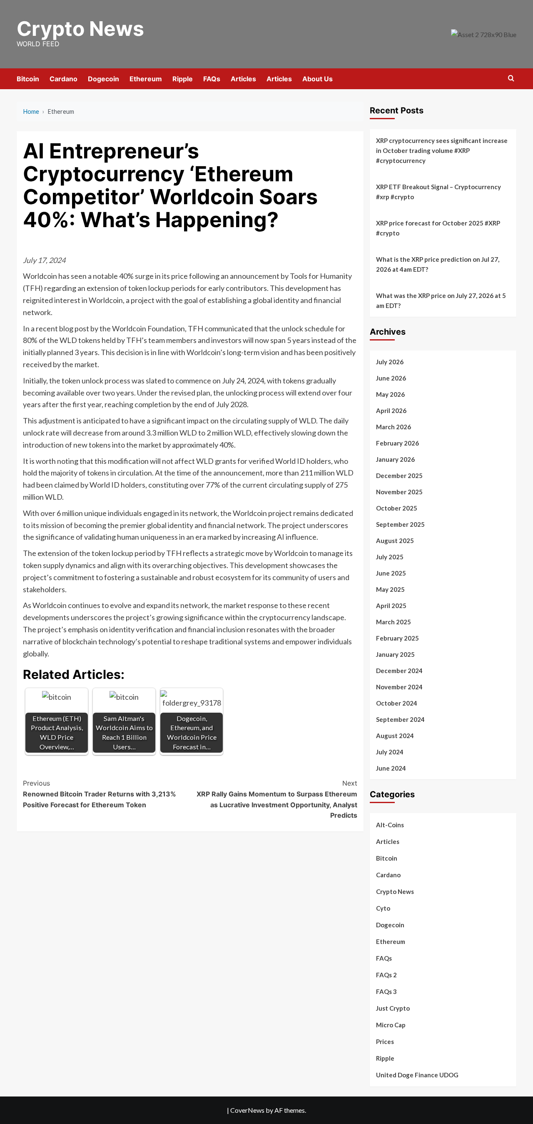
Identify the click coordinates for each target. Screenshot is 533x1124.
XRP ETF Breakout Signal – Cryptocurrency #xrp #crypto (438, 191)
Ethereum (146, 79)
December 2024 (399, 670)
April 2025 (391, 605)
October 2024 (396, 703)
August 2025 (395, 540)
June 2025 (391, 573)
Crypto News (80, 28)
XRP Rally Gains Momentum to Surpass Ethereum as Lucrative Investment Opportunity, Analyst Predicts (277, 799)
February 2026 (397, 443)
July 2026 (389, 361)
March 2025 (393, 622)
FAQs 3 (386, 991)
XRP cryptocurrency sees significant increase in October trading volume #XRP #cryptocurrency (442, 150)
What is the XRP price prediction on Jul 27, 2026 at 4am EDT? (437, 264)
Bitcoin (28, 79)
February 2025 (397, 638)
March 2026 (393, 427)
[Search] (511, 78)
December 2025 (399, 475)
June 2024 (391, 768)
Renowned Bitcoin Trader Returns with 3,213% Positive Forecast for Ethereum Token (99, 794)
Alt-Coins (390, 825)
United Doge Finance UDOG (417, 1075)
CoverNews (247, 1110)
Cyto (383, 908)
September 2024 (400, 719)
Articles (243, 79)
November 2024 (399, 687)
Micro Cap (391, 1025)
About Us (317, 79)
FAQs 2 (386, 975)
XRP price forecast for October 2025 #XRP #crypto (438, 228)
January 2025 (395, 654)
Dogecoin (103, 79)
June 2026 (391, 378)
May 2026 (390, 394)
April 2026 (391, 410)
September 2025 (400, 524)
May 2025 (390, 589)
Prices (385, 1041)
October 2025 (396, 508)
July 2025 (389, 557)
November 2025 (399, 492)
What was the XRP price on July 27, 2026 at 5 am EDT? (441, 300)
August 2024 (395, 735)
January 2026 (395, 459)
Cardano (63, 79)
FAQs (211, 79)
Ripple (182, 79)
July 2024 (389, 752)
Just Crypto (393, 1008)
